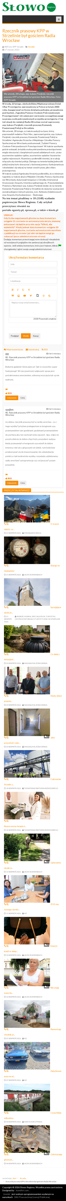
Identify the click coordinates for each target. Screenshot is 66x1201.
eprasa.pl (30, 210)
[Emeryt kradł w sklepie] (27, 930)
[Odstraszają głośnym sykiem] (27, 1139)
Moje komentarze (14, 349)
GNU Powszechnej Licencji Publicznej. (32, 1197)
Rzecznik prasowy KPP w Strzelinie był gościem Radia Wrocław (28, 35)
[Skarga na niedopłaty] (27, 550)
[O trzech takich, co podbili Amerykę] (27, 508)
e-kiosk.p (52, 210)
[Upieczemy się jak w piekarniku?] (27, 847)
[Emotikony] (44, 295)
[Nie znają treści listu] (27, 972)
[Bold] (12, 289)
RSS (45, 349)
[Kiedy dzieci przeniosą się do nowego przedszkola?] (27, 680)
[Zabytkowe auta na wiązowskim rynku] (27, 1055)
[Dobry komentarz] (6, 393)
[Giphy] (37, 295)
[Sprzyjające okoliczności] (27, 591)
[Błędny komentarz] (9, 393)
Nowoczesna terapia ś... (15, 826)
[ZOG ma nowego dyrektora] (27, 888)
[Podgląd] (49, 295)
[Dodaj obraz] (19, 295)
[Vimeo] (31, 295)
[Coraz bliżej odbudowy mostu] (27, 1097)
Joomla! (6, 1194)
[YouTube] (24, 295)
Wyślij (26, 336)
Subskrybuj (33, 349)
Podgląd (15, 336)
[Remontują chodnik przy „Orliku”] (27, 1013)
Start (14, 1178)
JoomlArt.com (22, 1190)
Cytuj (22, 398)
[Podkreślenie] (23, 289)
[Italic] (17, 289)
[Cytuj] (13, 295)
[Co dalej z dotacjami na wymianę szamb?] (27, 638)
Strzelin (23, 1178)
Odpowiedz (12, 398)
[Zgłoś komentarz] (6, 389)
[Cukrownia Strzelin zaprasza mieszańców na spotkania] (27, 763)
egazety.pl (17, 210)
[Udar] (29, 289)
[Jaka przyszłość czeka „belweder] (27, 722)
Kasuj (35, 336)
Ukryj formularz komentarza (26, 257)
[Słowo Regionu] (29, 7)
